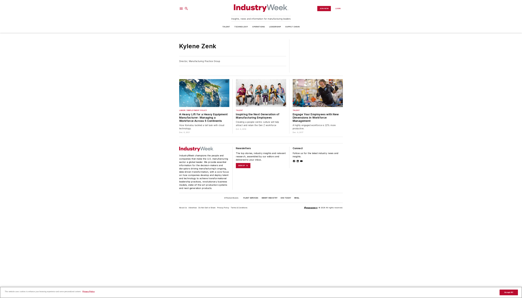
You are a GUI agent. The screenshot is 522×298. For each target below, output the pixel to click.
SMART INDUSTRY (270, 198)
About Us (183, 208)
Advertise (193, 208)
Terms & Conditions (239, 208)
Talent (226, 27)
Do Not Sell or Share (207, 208)
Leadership (275, 27)
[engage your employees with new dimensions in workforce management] (318, 93)
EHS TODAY (286, 198)
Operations (258, 27)
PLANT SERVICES (250, 198)
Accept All (508, 292)
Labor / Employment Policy (193, 110)
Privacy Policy (223, 208)
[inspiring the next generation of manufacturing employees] (261, 93)
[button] (181, 9)
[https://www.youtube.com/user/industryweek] (301, 161)
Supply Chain (292, 27)
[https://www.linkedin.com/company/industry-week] (297, 161)
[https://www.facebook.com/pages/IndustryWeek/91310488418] (294, 161)
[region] (261, 292)
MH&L (296, 198)
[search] (186, 9)
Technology (241, 27)
